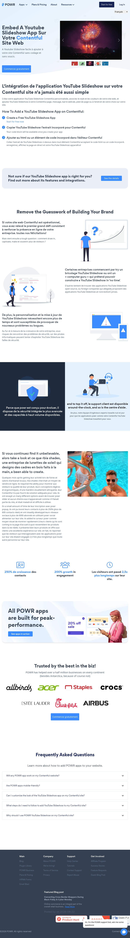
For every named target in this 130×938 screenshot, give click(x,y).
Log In (122, 4)
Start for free (106, 4)
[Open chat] (123, 931)
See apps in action (20, 633)
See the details (111, 178)
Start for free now (15, 121)
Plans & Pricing (39, 4)
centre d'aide (117, 407)
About (54, 4)
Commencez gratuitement (16, 68)
